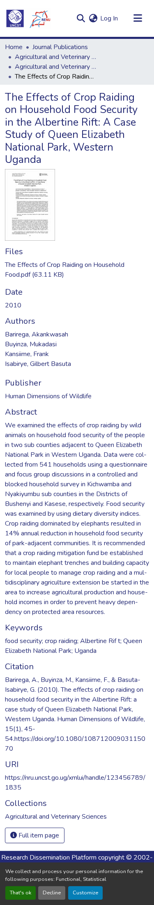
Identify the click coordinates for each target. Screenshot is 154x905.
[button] (28, 18)
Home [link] (14, 47)
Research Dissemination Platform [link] (49, 857)
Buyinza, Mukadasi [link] (31, 344)
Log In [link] (109, 18)
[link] (77, 270)
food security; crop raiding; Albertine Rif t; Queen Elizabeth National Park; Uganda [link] (73, 645)
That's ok (20, 892)
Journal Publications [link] (60, 47)
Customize (85, 892)
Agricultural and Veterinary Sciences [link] (56, 56)
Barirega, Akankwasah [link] (36, 334)
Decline (52, 892)
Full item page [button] (38, 835)
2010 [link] (13, 305)
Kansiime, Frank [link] (27, 354)
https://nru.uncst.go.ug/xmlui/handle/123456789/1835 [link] (75, 782)
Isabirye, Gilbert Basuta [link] (38, 363)
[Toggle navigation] (137, 18)
